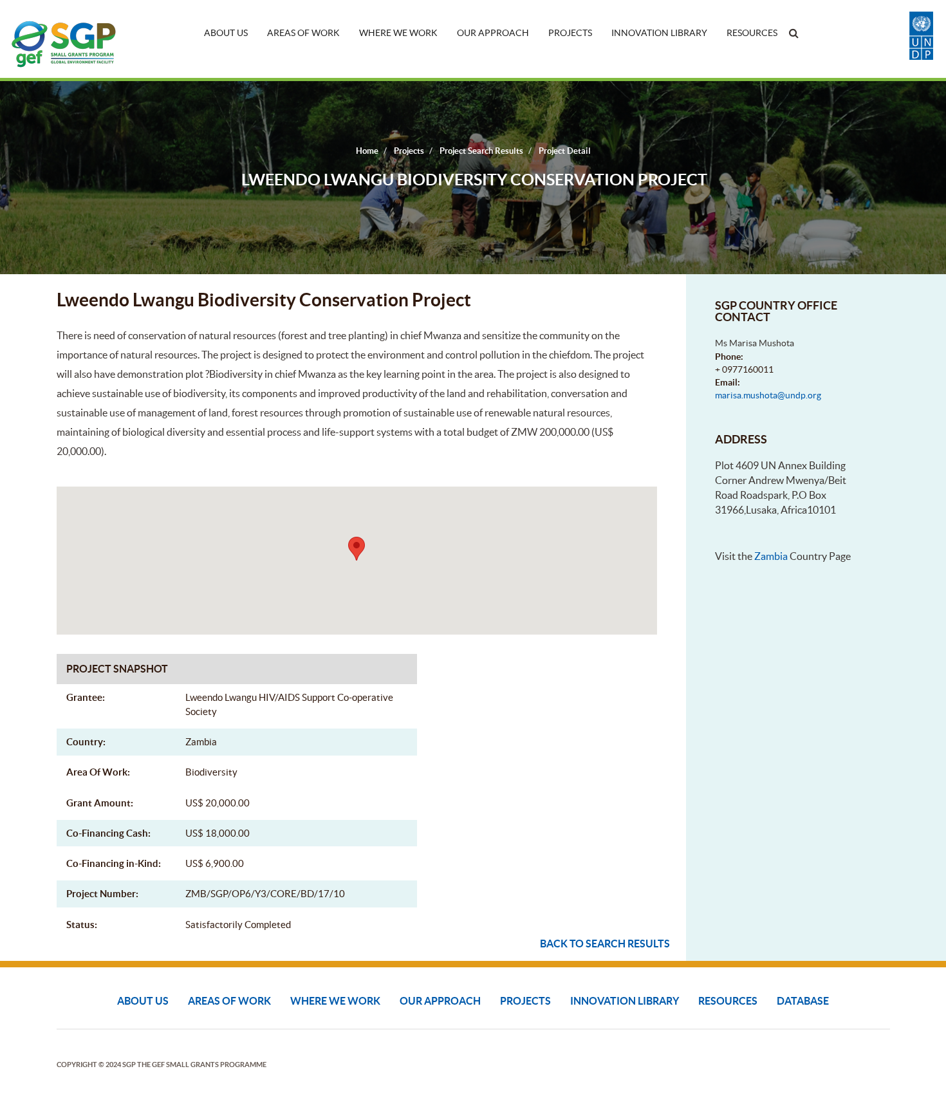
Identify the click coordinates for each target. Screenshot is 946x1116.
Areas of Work (303, 33)
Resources (752, 33)
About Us (226, 33)
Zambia (771, 556)
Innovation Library (659, 33)
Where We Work (398, 33)
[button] (356, 549)
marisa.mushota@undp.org (768, 395)
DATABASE (803, 1001)
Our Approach (493, 33)
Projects (570, 33)
